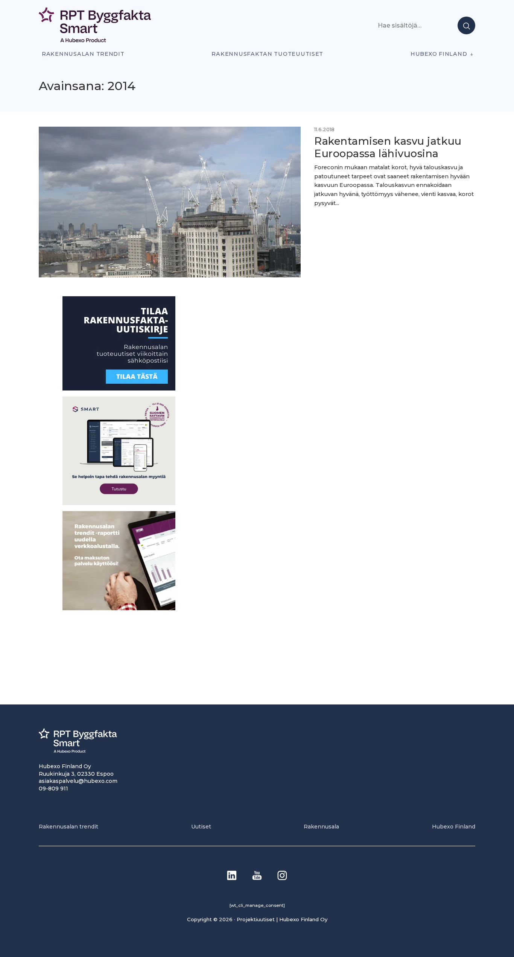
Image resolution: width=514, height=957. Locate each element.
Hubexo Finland (439, 54)
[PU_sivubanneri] (118, 607)
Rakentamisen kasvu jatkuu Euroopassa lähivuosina (388, 147)
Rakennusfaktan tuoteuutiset (267, 54)
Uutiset (201, 826)
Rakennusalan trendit (83, 54)
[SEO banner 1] (118, 502)
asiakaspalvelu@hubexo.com (78, 781)
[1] (118, 388)
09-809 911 (53, 788)
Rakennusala (321, 826)
